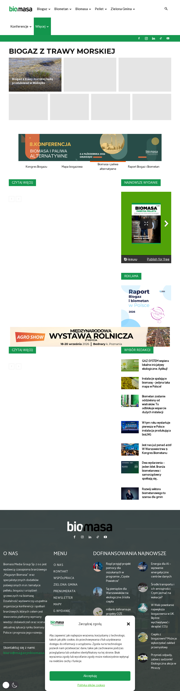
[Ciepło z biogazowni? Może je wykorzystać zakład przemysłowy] (143, 637)
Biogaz (42, 9)
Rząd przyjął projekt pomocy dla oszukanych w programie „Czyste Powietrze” (118, 572)
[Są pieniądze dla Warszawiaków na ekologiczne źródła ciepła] (98, 592)
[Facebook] (139, 38)
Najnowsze (152, 553)
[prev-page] (11, 199)
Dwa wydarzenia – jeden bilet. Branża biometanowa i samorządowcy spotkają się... (153, 470)
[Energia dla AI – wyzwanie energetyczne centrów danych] (143, 567)
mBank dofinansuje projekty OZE (118, 611)
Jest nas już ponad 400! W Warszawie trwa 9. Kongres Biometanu (156, 449)
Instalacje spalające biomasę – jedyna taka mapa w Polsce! (156, 382)
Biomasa (81, 9)
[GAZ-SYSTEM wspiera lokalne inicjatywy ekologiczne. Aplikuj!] (130, 365)
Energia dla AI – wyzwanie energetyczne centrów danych (161, 570)
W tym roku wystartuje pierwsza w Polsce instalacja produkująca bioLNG (156, 428)
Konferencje (19, 26)
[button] (128, 624)
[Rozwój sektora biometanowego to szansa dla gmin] (130, 493)
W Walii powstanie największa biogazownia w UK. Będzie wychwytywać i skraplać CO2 (162, 616)
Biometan (61, 9)
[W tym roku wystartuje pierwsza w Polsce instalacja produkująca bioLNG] (130, 427)
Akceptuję (90, 676)
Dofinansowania (115, 553)
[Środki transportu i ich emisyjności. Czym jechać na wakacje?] (143, 587)
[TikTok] (160, 38)
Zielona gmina (121, 9)
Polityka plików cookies (91, 685)
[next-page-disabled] (18, 199)
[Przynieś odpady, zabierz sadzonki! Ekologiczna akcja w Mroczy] (143, 658)
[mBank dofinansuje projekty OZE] (98, 612)
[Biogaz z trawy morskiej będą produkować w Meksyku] (35, 75)
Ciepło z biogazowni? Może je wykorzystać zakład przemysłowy (164, 641)
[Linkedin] (153, 38)
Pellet (99, 9)
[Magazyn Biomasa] (90, 526)
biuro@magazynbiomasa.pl (25, 652)
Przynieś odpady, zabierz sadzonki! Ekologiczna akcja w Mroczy (163, 662)
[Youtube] (168, 38)
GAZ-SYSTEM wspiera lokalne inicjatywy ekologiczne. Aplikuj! (155, 365)
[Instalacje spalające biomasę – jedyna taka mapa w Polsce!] (130, 383)
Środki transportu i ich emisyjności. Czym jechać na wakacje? (162, 591)
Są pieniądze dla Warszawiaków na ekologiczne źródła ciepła (118, 595)
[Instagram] (146, 38)
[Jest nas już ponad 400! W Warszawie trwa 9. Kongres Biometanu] (130, 449)
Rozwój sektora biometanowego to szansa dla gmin (154, 493)
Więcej (40, 26)
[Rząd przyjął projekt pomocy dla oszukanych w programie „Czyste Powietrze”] (98, 567)
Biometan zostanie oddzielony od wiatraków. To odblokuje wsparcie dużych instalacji (154, 404)
